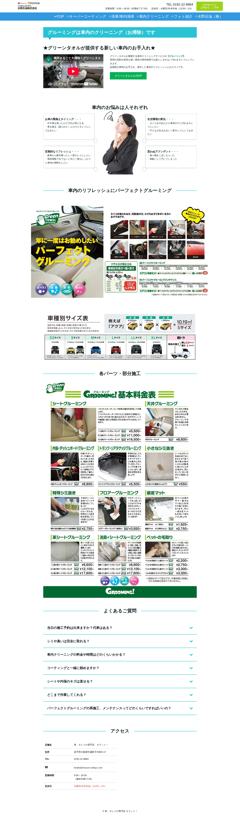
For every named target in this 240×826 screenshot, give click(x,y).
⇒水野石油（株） (208, 16)
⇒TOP (59, 16)
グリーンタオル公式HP (128, 75)
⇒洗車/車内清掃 (121, 16)
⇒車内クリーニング (152, 16)
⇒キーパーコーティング (86, 16)
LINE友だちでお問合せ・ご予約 (209, 6)
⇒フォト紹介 (181, 16)
